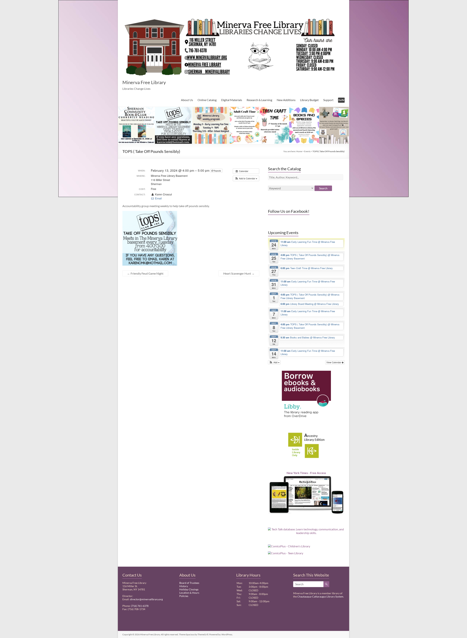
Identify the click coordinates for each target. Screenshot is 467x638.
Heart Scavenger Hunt (238, 273)
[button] (246, 178)
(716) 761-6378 (139, 605)
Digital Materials (231, 100)
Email (157, 198)
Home (299, 151)
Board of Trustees (189, 582)
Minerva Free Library (144, 82)
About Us (187, 100)
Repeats (217, 170)
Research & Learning (259, 100)
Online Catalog (207, 100)
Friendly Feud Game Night (145, 273)
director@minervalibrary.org (146, 599)
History (183, 586)
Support (328, 100)
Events (307, 151)
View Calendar (334, 362)
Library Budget (309, 100)
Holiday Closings (188, 589)
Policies (183, 595)
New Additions (286, 100)
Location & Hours (189, 592)
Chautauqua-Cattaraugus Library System (320, 596)
